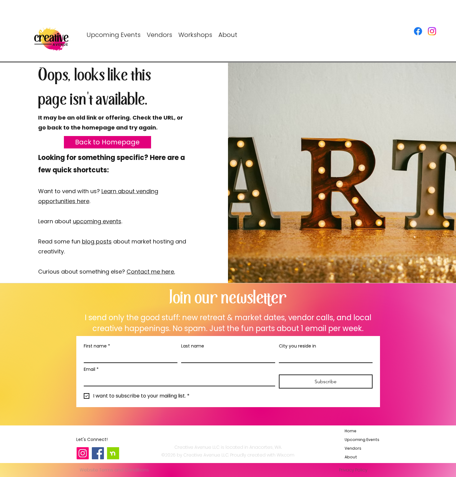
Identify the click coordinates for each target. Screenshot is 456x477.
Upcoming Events (359, 439)
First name (97, 346)
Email (91, 369)
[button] (195, 34)
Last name (192, 346)
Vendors (353, 448)
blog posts (97, 241)
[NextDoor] (113, 453)
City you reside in (297, 346)
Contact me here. (151, 271)
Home (350, 431)
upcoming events (97, 221)
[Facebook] (418, 31)
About (351, 457)
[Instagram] (432, 31)
